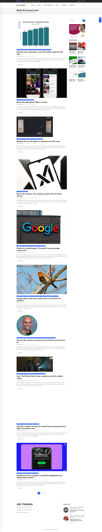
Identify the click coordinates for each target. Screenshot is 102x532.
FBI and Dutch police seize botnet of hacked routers (73, 53)
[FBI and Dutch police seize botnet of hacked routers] (73, 46)
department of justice (74, 507)
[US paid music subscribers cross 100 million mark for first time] (81, 74)
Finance (32, 5)
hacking (71, 508)
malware (75, 508)
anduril (71, 515)
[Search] (82, 5)
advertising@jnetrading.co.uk (27, 509)
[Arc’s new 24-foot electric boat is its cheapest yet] (81, 60)
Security (57, 5)
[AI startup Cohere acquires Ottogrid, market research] (73, 60)
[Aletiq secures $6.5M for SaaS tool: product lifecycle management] (73, 74)
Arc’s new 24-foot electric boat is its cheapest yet (31, 1)
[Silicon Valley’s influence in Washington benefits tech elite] (81, 46)
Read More (20, 64)
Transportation (72, 5)
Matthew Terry (20, 56)
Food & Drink (64, 5)
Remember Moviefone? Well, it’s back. (32, 102)
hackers (80, 507)
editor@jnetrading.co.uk (24, 512)
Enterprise (39, 5)
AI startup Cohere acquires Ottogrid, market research (72, 67)
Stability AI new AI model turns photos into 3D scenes (38, 141)
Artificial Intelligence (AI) (48, 5)
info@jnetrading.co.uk (28, 507)
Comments (33, 56)
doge (74, 515)
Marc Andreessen (77, 516)
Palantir (82, 516)
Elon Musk (78, 515)
